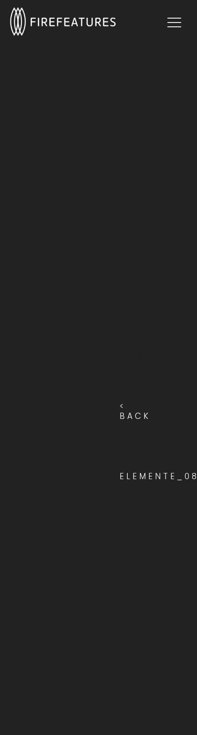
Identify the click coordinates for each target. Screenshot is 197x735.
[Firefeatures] (89, 21)
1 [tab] (141, 355)
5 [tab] (141, 420)
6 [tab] (141, 436)
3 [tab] (141, 388)
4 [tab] (141, 404)
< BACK (135, 411)
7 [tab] (141, 453)
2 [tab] (141, 371)
